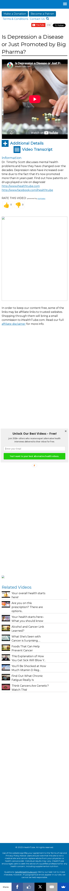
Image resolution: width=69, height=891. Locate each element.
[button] (34, 434)
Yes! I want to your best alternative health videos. (34, 456)
